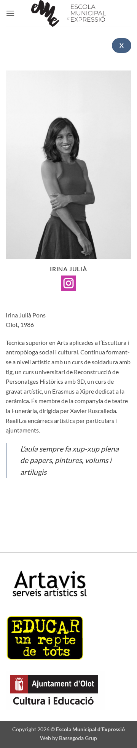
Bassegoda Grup (78, 738)
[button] (10, 13)
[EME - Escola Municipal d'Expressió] (68, 13)
